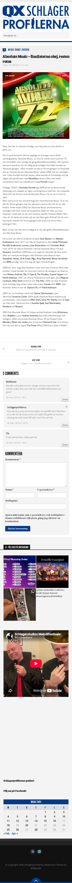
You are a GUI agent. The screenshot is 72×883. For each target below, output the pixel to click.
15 (45, 820)
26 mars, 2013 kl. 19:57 (16, 397)
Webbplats (11, 500)
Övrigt (18, 49)
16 (54, 820)
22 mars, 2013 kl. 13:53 (16, 442)
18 (8, 825)
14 (36, 820)
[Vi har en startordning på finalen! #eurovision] (19, 571)
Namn (9, 489)
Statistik (25, 49)
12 (17, 820)
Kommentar (13, 459)
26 (17, 829)
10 (63, 816)
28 (36, 829)
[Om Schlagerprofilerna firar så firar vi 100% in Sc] (19, 604)
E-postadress (46, 489)
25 (8, 829)
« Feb (6, 833)
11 (8, 820)
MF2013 (11, 49)
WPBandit (36, 868)
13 (26, 820)
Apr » (15, 833)
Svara (65, 399)
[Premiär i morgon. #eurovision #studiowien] (52, 571)
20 (26, 825)
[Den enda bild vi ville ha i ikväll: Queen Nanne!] (52, 604)
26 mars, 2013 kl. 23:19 (17, 423)
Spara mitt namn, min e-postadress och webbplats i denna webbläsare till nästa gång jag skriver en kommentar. (34, 518)
